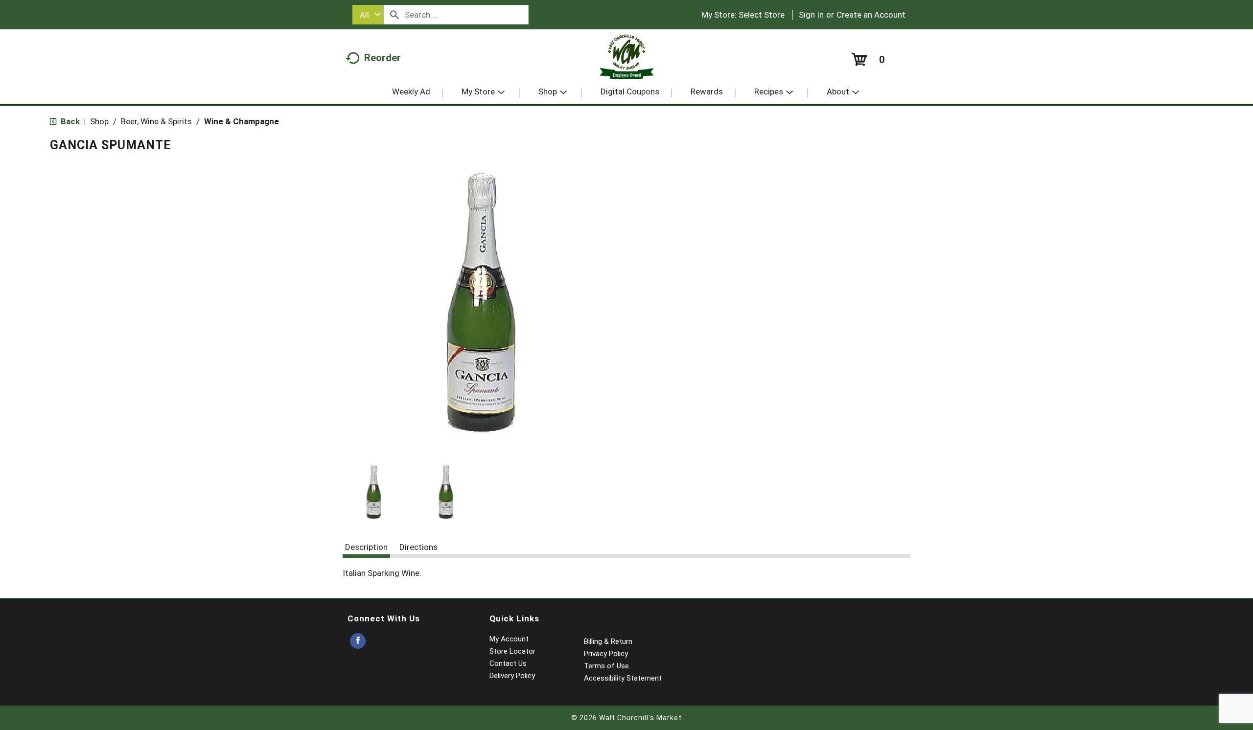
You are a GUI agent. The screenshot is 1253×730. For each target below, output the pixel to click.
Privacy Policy (606, 653)
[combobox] (368, 14)
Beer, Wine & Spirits (156, 121)
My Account (509, 639)
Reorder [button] (382, 58)
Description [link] (366, 547)
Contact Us (508, 663)
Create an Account (870, 15)
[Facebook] (358, 641)
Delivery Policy (512, 675)
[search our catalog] (394, 14)
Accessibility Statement (623, 678)
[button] (374, 491)
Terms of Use (606, 666)
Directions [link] (418, 547)
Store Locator (512, 651)
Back (69, 121)
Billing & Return (608, 641)
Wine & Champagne (241, 121)
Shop (99, 121)
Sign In (811, 15)
